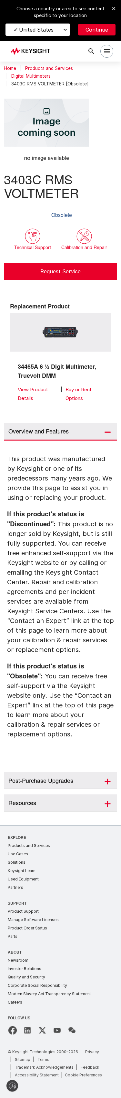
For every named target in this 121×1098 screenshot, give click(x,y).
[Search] (91, 51)
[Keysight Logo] (33, 51)
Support (17, 901)
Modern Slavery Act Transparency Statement (49, 992)
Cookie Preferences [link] (83, 1073)
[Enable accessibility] (12, 1086)
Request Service (60, 271)
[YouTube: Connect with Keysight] (57, 1029)
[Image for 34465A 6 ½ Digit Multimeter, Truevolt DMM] (60, 332)
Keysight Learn (21, 869)
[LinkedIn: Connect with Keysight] (27, 1029)
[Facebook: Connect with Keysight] (12, 1029)
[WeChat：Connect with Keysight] (72, 1029)
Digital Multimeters (31, 76)
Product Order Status (27, 926)
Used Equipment (23, 877)
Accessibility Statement (37, 1073)
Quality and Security (26, 975)
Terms (43, 1058)
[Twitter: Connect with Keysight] (42, 1029)
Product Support (23, 910)
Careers (15, 1000)
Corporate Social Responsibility (37, 984)
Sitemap (22, 1058)
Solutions (16, 861)
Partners (15, 886)
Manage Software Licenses (33, 918)
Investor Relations (24, 967)
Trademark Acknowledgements (44, 1066)
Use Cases (18, 852)
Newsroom (18, 959)
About (15, 950)
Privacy (92, 1050)
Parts (12, 935)
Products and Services (49, 68)
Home (10, 68)
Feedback (90, 1066)
